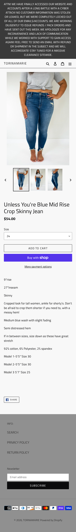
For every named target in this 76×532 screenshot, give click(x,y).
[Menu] (70, 63)
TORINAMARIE (15, 63)
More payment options (38, 266)
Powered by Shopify (51, 520)
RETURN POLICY (18, 452)
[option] (21, 179)
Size (6, 229)
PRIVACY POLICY (18, 442)
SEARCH (12, 432)
